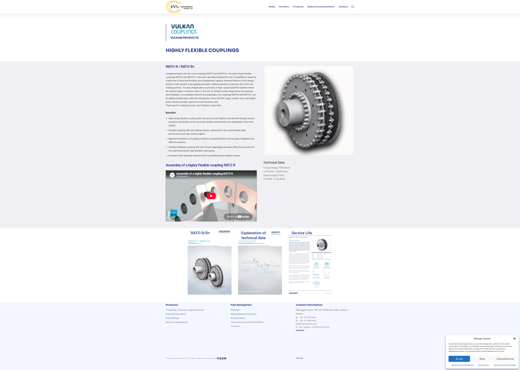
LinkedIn (300, 330)
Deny (482, 359)
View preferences (505, 359)
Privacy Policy (483, 365)
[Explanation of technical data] (260, 262)
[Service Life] (310, 262)
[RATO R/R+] (210, 262)
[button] (514, 338)
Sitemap (299, 358)
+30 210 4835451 (307, 317)
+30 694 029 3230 (320, 327)
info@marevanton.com (306, 323)
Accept (459, 359)
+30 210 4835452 (307, 320)
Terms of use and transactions (462, 365)
